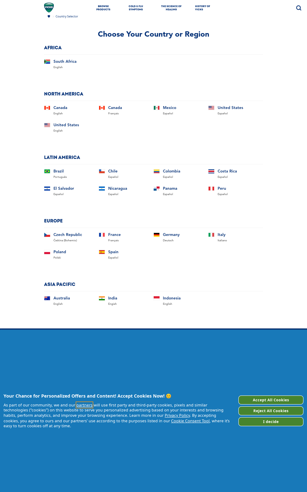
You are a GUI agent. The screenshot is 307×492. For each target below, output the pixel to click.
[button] (60, 64)
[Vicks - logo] (49, 7)
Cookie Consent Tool (190, 421)
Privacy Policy (177, 415)
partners (84, 405)
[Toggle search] (298, 7)
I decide (271, 421)
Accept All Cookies (271, 399)
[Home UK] (49, 16)
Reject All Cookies (271, 410)
